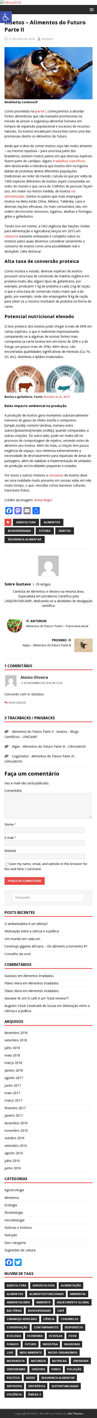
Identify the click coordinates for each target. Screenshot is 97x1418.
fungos (12, 1344)
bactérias (14, 1311)
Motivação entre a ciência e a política (32, 931)
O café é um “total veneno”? (48, 998)
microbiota (16, 1361)
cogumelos (69, 1319)
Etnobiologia (14, 1212)
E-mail (9, 837)
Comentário (13, 790)
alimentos (52, 522)
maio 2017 (12, 1093)
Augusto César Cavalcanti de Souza (30, 1006)
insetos (65, 531)
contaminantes (46, 1327)
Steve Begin (43, 500)
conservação (17, 1327)
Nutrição (11, 1235)
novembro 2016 (16, 1130)
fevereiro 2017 (15, 1108)
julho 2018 (12, 1048)
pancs (56, 1369)
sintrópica (36, 1386)
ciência (48, 1319)
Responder (17, 703)
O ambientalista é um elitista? (26, 924)
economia (35, 1336)
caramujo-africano (22, 1319)
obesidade (81, 1361)
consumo (56, 475)
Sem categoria (15, 1242)
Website (10, 851)
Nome (10, 824)
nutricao (59, 1361)
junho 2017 (13, 1085)
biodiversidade (19, 531)
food (73, 1336)
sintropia (14, 1386)
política (13, 1378)
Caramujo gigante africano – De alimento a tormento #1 (46, 946)
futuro (45, 531)
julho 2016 (12, 1161)
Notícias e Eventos (18, 1227)
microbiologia (14, 1220)
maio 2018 (12, 1055)
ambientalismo (18, 1302)
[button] (6, 17)
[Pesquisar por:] (48, 897)
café (60, 1311)
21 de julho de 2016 (22, 39)
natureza (38, 1361)
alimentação (71, 1285)
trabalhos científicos (69, 161)
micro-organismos (62, 1352)
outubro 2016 (14, 1138)
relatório (11, 236)
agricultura (26, 522)
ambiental (78, 1294)
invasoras (72, 1344)
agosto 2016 (14, 1153)
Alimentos (12, 1197)
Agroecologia (14, 1190)
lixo (10, 1352)
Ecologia (11, 1205)
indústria (50, 1344)
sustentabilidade (65, 1386)
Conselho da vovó (18, 954)
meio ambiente (31, 1352)
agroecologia (43, 1285)
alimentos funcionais (46, 1294)
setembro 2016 (16, 1145)
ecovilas (55, 1336)
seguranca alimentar (24, 539)
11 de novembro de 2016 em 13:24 (41, 683)
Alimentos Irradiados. (38, 976)
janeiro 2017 (14, 1115)
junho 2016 (13, 1168)
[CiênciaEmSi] (10, 2)
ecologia (14, 1336)
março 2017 (13, 1100)
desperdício (74, 1327)
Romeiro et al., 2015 (57, 397)
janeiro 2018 (14, 1070)
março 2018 (13, 1063)
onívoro (38, 1369)
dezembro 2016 (16, 1123)
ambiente (43, 1302)
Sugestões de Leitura (20, 1250)
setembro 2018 (16, 1040)
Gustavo (47, 39)
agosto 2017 (14, 1078)
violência (14, 1394)
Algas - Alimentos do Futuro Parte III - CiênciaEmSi (49, 746)
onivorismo (16, 1369)
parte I (40, 111)
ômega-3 (34, 1394)
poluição (74, 1369)
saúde (30, 1378)
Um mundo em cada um (22, 939)
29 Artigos (43, 584)
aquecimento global (73, 1302)
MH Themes (75, 1414)
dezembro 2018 (16, 1033)
